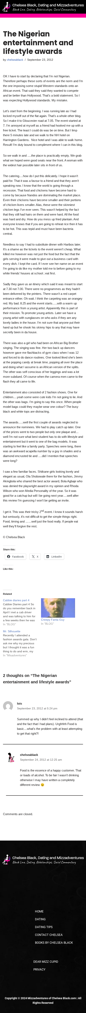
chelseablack (15, 59)
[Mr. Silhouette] (22, 643)
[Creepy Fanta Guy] (58, 608)
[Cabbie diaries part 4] (22, 612)
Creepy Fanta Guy (52, 619)
